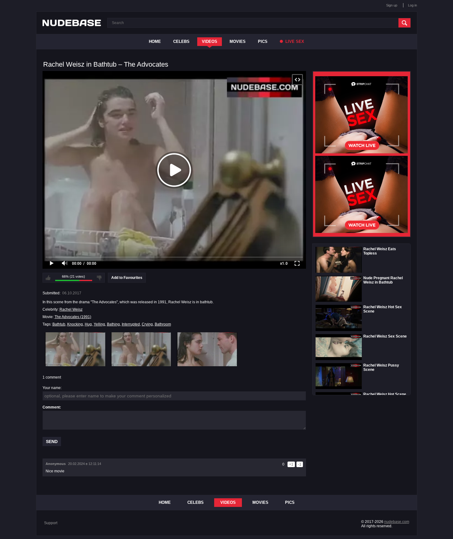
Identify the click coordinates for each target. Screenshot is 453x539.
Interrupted (131, 324)
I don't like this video (99, 277)
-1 (299, 464)
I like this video (48, 277)
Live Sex (294, 41)
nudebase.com (396, 522)
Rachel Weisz (71, 309)
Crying (147, 324)
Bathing (113, 324)
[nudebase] (72, 23)
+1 (291, 464)
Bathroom (163, 324)
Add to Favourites (126, 278)
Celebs (181, 41)
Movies (238, 41)
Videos (209, 41)
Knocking (75, 324)
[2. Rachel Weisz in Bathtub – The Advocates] (141, 349)
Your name (52, 388)
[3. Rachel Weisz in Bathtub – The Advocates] (207, 349)
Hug (88, 324)
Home (155, 41)
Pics (262, 41)
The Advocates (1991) (73, 317)
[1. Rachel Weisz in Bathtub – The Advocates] (75, 349)
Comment (51, 407)
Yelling (99, 324)
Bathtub (58, 324)
